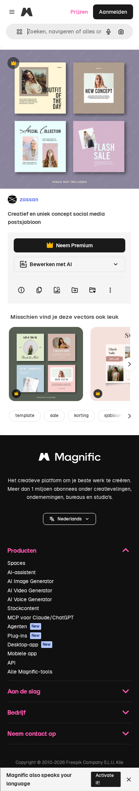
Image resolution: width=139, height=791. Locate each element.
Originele (48, 63)
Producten (21, 550)
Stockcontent (23, 608)
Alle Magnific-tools (29, 671)
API (11, 662)
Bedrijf (16, 712)
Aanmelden (113, 12)
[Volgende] (129, 364)
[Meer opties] (110, 290)
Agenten (23, 626)
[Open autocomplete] (16, 31)
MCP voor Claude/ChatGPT (40, 617)
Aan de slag (23, 691)
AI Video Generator (29, 590)
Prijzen (79, 12)
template (24, 415)
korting (81, 415)
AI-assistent (21, 572)
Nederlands (69, 519)
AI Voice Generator (29, 599)
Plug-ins (23, 635)
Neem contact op (31, 733)
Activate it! (105, 778)
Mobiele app (22, 653)
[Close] (129, 779)
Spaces (16, 563)
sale (54, 415)
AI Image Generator (30, 581)
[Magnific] (70, 458)
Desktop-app (29, 644)
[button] (69, 519)
